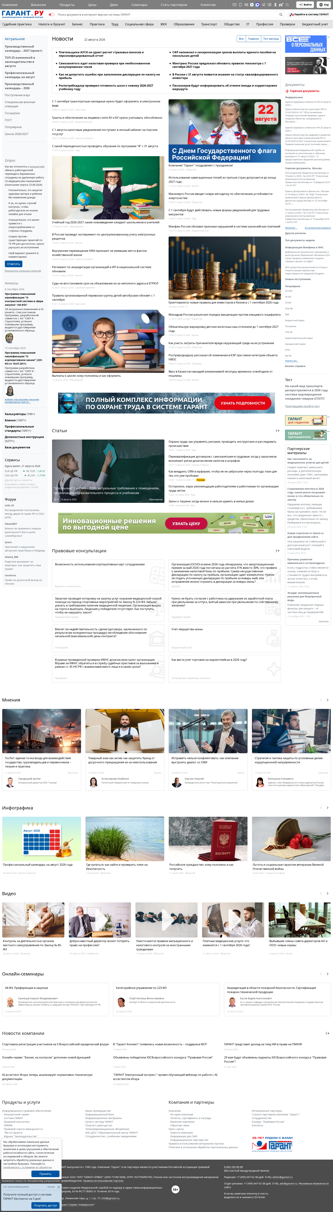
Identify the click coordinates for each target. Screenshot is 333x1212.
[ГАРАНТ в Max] (257, 4)
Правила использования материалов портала (196, 1143)
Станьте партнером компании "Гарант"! (276, 1114)
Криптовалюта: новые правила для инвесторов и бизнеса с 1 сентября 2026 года (224, 302)
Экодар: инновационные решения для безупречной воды (304, 596)
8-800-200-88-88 (233, 1167)
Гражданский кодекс (295, 344)
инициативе (37, 166)
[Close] (59, 1187)
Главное (253, 39)
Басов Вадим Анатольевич (256, 998)
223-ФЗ (288, 290)
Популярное (13, 127)
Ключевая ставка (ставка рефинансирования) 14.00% (21, 486)
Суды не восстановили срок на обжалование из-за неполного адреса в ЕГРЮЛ (105, 283)
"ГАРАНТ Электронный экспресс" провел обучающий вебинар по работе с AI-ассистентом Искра (165, 1077)
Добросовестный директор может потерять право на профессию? (100, 943)
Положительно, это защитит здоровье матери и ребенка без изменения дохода (25, 193)
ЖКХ (163, 24)
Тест (288, 379)
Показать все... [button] (291, 361)
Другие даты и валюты (18, 480)
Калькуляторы (20, 414)
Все (241, 39)
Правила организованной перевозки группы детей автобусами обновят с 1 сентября (103, 298)
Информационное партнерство (189, 1140)
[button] (309, 14)
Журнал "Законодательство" (20, 1136)
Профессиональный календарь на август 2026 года (37, 865)
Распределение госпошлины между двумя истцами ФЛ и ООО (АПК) (24, 513)
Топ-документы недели (300, 240)
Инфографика (17, 808)
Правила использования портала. (103, 1180)
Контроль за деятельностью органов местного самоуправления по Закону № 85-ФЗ (32, 945)
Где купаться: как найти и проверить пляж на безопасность (117, 867)
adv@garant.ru (288, 1183)
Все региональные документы (318, 228)
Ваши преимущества (98, 1110)
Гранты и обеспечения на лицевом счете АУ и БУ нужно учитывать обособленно (107, 118)
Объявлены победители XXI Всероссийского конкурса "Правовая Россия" (163, 1057)
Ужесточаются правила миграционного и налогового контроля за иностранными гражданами (164, 945)
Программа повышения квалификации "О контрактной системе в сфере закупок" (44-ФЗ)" (24, 299)
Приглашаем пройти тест (302, 406)
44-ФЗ (288, 296)
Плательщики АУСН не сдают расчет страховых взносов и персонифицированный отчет (101, 53)
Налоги (176, 586)
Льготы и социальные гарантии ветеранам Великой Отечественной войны (288, 867)
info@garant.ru (110, 1198)
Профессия (264, 24)
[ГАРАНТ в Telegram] (264, 5)
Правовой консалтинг (17, 1121)
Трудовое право (181, 617)
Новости (62, 39)
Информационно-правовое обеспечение (26, 1110)
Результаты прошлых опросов (23, 270)
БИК (287, 314)
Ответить (13, 264)
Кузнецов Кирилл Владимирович (38, 998)
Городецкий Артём (29, 778)
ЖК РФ (288, 355)
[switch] (51, 14)
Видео (9, 893)
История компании (181, 1114)
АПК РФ (289, 308)
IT (247, 24)
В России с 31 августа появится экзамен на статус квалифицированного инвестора (225, 76)
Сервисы (12, 460)
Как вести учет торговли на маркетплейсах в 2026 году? (209, 659)
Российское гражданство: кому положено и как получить (201, 867)
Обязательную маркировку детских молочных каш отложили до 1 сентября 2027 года (223, 329)
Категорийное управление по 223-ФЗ (141, 988)
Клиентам (208, 5)
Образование (184, 24)
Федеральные (294, 97)
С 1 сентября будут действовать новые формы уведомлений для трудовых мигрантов (219, 212)
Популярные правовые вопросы (191, 678)
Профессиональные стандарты (19, 429)
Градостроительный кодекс (299, 338)
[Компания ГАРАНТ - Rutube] (281, 5)
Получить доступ (45, 1205)
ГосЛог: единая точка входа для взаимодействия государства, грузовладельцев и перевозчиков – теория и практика (38, 762)
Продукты (67, 5)
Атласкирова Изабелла (115, 778)
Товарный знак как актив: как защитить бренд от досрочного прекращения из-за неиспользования (122, 760)
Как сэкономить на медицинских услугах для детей (308, 460)
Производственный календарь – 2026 (19, 86)
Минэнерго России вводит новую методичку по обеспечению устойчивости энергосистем (220, 196)
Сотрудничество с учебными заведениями (110, 1136)
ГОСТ (8, 120)
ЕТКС (287, 349)
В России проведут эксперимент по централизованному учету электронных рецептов (103, 236)
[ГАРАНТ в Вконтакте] (246, 5)
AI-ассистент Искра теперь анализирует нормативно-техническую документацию (47, 1077)
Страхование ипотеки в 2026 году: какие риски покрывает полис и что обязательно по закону (306, 494)
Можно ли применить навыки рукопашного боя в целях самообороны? (23, 532)
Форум (10, 499)
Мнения (11, 700)
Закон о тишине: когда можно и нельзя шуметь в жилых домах (211, 501)
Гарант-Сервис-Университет (77, 1204)
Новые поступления (298, 279)
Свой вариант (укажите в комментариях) (23, 254)
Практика (97, 24)
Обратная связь (179, 1125)
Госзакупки (12, 113)
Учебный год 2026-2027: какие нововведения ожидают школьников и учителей (105, 222)
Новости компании (181, 1132)
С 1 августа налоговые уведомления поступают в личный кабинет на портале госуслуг (104, 132)
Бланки (15, 420)
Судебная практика (17, 24)
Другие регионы (295, 233)
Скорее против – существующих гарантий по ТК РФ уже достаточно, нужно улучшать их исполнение (26, 242)
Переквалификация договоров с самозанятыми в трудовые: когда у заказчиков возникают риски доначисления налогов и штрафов (222, 459)
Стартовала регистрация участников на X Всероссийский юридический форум (55, 1044)
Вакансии (38, 5)
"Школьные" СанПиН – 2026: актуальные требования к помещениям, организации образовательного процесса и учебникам (107, 490)
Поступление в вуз (17, 95)
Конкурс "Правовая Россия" (268, 1121)
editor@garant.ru (282, 1177)
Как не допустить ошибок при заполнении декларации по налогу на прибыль (109, 76)
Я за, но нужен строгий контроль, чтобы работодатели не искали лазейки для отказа (23, 208)
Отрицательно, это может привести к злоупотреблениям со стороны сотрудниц (24, 225)
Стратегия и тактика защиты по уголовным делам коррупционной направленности (289, 760)
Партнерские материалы (298, 450)
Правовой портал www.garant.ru (23, 1129)
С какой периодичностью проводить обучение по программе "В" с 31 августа (105, 146)
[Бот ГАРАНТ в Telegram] (269, 5)
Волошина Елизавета (280, 778)
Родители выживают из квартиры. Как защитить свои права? (23, 565)
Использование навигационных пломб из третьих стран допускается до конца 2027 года (222, 180)
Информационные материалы (103, 1118)
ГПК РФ (288, 332)
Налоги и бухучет (52, 24)
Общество (232, 24)
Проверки (287, 24)
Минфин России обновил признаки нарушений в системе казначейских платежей (224, 226)
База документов (17, 447)
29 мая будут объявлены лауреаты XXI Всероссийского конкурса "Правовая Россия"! (275, 1059)
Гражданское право (66, 617)
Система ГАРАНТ (13, 1118)
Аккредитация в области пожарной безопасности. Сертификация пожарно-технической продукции (271, 990)
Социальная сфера (139, 24)
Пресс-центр (176, 1129)
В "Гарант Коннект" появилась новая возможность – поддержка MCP (160, 1044)
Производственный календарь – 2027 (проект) (23, 49)
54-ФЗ (288, 302)
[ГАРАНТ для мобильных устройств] (240, 5)
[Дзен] (252, 4)
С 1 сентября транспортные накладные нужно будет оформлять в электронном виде (106, 103)
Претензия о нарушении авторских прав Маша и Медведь (25, 548)
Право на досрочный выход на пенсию (23, 581)
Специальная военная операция (20, 104)
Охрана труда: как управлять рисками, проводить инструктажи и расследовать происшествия (222, 444)
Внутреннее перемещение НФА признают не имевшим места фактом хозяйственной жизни (99, 253)
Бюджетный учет (315, 24)
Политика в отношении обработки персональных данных (203, 1147)
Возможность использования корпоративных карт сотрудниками (100, 564)
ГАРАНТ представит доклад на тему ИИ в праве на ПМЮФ (263, 1044)
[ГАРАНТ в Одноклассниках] (275, 5)
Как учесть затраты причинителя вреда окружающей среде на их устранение (221, 343)
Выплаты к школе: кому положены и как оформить (86, 376)
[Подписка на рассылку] (234, 5)
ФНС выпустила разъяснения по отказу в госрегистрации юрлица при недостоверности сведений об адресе (306, 270)
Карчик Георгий (194, 778)
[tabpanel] (166, 68)
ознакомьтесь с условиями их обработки (27, 1167)
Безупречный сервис (16, 1114)
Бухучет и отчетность (68, 586)
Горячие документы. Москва (303, 168)
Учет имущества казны (187, 629)
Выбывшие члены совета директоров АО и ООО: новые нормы (298, 943)
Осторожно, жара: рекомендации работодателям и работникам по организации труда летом (224, 488)
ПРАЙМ (8, 1125)
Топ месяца (271, 39)
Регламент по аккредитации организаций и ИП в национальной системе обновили (101, 269)
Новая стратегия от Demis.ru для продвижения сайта (305, 534)
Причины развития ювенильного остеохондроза (306, 561)
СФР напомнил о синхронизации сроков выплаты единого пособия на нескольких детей (224, 53)
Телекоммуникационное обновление (107, 1129)
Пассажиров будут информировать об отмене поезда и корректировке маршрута (224, 87)
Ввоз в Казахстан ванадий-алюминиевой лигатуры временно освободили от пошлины (221, 374)
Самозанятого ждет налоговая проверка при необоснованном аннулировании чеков (104, 65)
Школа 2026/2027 (16, 134)
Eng (326, 4)
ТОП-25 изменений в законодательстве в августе (20, 62)
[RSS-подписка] (287, 5)
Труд (114, 24)
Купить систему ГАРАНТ (99, 1121)
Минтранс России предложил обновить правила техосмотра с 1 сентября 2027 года (219, 65)
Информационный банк (99, 1114)
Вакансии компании (182, 1121)
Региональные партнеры (267, 1110)
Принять (46, 1174)
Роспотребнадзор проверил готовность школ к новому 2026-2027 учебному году (106, 87)
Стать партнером (174, 5)
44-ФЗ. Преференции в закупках (26, 988)
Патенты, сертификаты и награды (190, 1118)
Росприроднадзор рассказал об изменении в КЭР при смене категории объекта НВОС (223, 357)
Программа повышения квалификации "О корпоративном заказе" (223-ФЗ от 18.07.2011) (23, 358)
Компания (10, 5)
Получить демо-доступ (98, 1125)
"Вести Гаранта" (13, 1132)
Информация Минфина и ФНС (304, 247)
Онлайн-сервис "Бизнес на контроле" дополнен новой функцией (46, 1057)
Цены (92, 5)
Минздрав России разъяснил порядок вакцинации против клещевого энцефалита (225, 314)
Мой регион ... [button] (291, 228)
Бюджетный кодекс (295, 320)
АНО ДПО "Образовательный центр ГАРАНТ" (112, 1132)
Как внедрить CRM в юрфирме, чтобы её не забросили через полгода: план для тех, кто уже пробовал (223, 474)
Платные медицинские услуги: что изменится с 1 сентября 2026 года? (226, 943)
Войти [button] (308, 4)
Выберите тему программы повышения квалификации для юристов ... (22, 400)
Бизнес (77, 24)
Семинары (139, 5)
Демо (114, 5)
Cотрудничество (261, 1118)
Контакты (257, 1125)
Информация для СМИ (183, 1136)
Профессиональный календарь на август (20, 75)
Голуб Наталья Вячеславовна (146, 998)
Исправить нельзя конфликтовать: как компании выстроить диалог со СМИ (205, 760)
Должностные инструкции (24, 439)
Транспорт (209, 24)
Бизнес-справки (295, 366)
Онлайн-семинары (23, 974)
